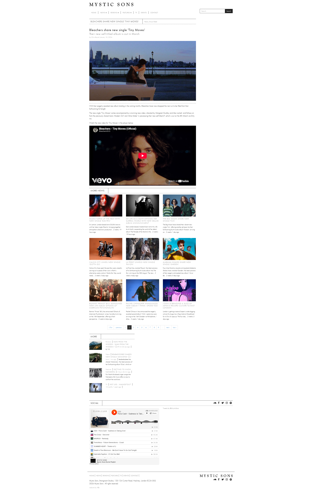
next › (168, 327)
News (102, 12)
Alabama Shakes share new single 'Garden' (177, 263)
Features (126, 12)
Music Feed (153, 21)
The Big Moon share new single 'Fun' (176, 219)
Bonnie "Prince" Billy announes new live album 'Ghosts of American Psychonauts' (105, 305)
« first (110, 327)
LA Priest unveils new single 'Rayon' (140, 263)
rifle (98, 487)
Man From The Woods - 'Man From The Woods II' (117, 344)
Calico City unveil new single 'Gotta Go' (104, 263)
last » (174, 327)
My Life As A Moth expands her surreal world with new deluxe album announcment (142, 220)
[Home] (111, 4)
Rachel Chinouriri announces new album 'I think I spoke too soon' (142, 305)
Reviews (114, 12)
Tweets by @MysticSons (171, 408)
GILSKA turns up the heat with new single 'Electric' (104, 219)
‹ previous (118, 327)
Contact (154, 12)
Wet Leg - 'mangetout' (120, 384)
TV (136, 12)
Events (144, 12)
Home (93, 12)
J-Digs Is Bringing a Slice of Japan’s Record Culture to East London (179, 305)
